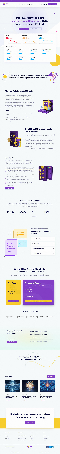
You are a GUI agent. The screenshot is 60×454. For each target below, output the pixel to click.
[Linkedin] (52, 447)
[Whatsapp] (46, 4)
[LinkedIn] (45, 4)
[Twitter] (50, 447)
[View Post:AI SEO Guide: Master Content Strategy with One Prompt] (47, 386)
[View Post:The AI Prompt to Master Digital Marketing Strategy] (12, 386)
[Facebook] (41, 4)
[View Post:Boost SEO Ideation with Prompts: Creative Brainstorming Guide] (30, 386)
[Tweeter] (43, 4)
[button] (8, 400)
